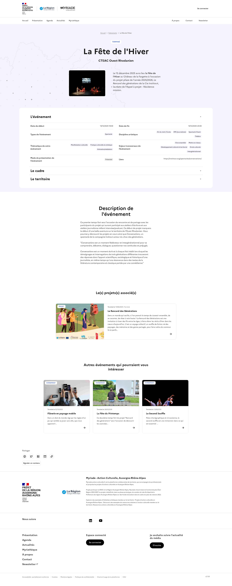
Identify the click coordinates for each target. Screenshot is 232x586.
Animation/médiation (104, 149)
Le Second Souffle (155, 413)
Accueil (25, 20)
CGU (124, 577)
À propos (175, 20)
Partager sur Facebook (24, 456)
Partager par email (45, 456)
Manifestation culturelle (79, 145)
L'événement (40, 116)
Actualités (61, 20)
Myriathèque (74, 20)
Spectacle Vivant (195, 132)
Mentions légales (66, 577)
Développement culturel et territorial (174, 147)
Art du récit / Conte (164, 132)
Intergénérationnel (194, 151)
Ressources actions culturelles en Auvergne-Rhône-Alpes (112, 505)
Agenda (50, 20)
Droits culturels (195, 147)
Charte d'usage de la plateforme (108, 577)
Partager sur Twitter (31, 456)
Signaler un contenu (31, 463)
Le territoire (40, 179)
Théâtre (198, 136)
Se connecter (202, 8)
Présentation (37, 20)
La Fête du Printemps (108, 413)
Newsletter (203, 20)
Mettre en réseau (195, 143)
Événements (113, 33)
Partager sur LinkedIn (38, 456)
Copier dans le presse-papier (51, 456)
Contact (189, 20)
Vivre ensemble (180, 143)
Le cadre (37, 170)
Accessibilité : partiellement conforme (35, 577)
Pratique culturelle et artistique (101, 145)
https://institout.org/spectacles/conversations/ (183, 158)
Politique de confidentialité (84, 577)
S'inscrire (157, 545)
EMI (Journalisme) (180, 132)
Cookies (55, 577)
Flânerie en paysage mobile (61, 413)
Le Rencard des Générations (122, 311)
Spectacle (108, 134)
